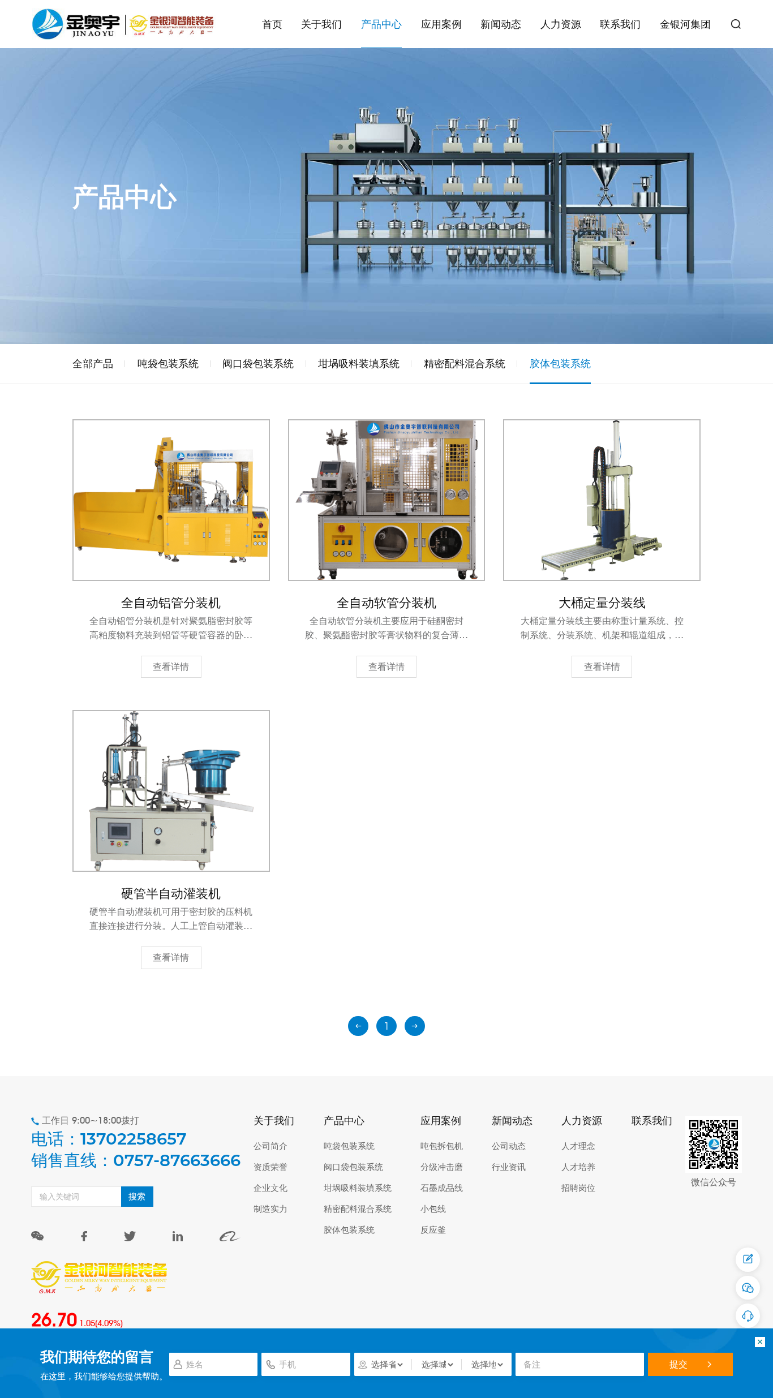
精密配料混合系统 (464, 363)
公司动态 (509, 1146)
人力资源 (560, 24)
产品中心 (381, 24)
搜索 (136, 1196)
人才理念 (578, 1146)
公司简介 (270, 1146)
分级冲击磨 (441, 1167)
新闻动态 (500, 24)
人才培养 (578, 1167)
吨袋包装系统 (168, 363)
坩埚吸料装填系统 (359, 363)
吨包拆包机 (441, 1146)
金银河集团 (685, 24)
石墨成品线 (441, 1188)
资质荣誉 (270, 1167)
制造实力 (270, 1209)
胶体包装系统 (560, 363)
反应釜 (433, 1229)
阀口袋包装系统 (258, 363)
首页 (272, 24)
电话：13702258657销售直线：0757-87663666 (136, 1149)
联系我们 (620, 24)
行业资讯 (509, 1167)
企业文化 (270, 1188)
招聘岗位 (578, 1188)
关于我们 (321, 24)
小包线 (433, 1209)
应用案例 (441, 24)
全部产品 (92, 363)
